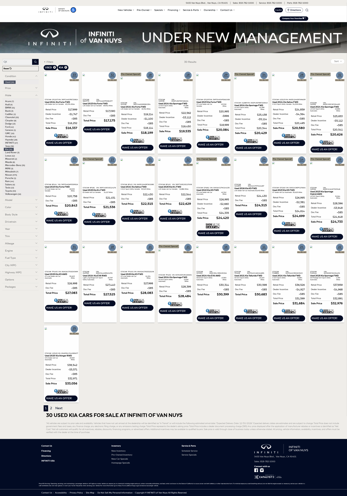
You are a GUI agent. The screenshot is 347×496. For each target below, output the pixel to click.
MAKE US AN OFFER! (59, 142)
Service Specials (189, 455)
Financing (46, 451)
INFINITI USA (48, 461)
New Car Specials (119, 459)
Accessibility (61, 493)
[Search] (35, 62)
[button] (73, 10)
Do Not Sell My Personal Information (115, 493)
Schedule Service (189, 451)
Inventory (116, 446)
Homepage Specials (120, 463)
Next (59, 408)
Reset (6, 68)
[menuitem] (21, 82)
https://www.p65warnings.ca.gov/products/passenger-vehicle (138, 485)
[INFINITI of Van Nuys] (54, 9)
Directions (46, 456)
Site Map (90, 493)
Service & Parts (189, 446)
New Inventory (118, 451)
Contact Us (46, 446)
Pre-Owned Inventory (121, 455)
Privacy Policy (76, 493)
